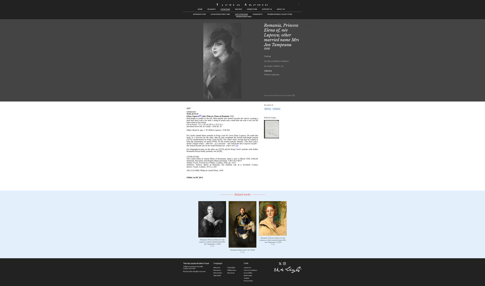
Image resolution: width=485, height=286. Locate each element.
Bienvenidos (217, 273)
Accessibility (248, 273)
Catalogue (225, 9)
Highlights (257, 14)
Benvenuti (230, 273)
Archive (238, 9)
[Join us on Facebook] (275, 263)
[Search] (300, 3)
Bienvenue (217, 270)
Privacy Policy (248, 281)
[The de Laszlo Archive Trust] (242, 3)
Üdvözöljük (231, 267)
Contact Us (247, 267)
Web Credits (248, 275)
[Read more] (212, 236)
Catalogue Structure (220, 14)
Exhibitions (252, 9)
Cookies (246, 278)
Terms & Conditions (250, 270)
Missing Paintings (243, 17)
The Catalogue (241, 14)
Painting (268, 109)
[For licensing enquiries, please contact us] (294, 95)
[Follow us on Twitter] (280, 263)
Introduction (199, 14)
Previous (306, 25)
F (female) (276, 109)
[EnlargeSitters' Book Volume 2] (271, 129)
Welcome (216, 267)
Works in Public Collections (279, 14)
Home (200, 9)
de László (211, 9)
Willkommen (231, 270)
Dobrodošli (217, 275)
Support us (267, 9)
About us (281, 9)
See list (310, 25)
